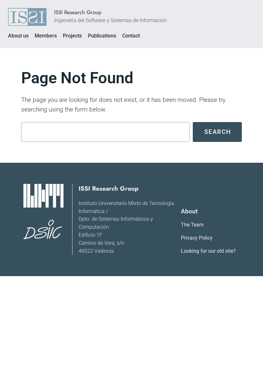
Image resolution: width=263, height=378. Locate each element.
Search (217, 132)
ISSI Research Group (78, 12)
